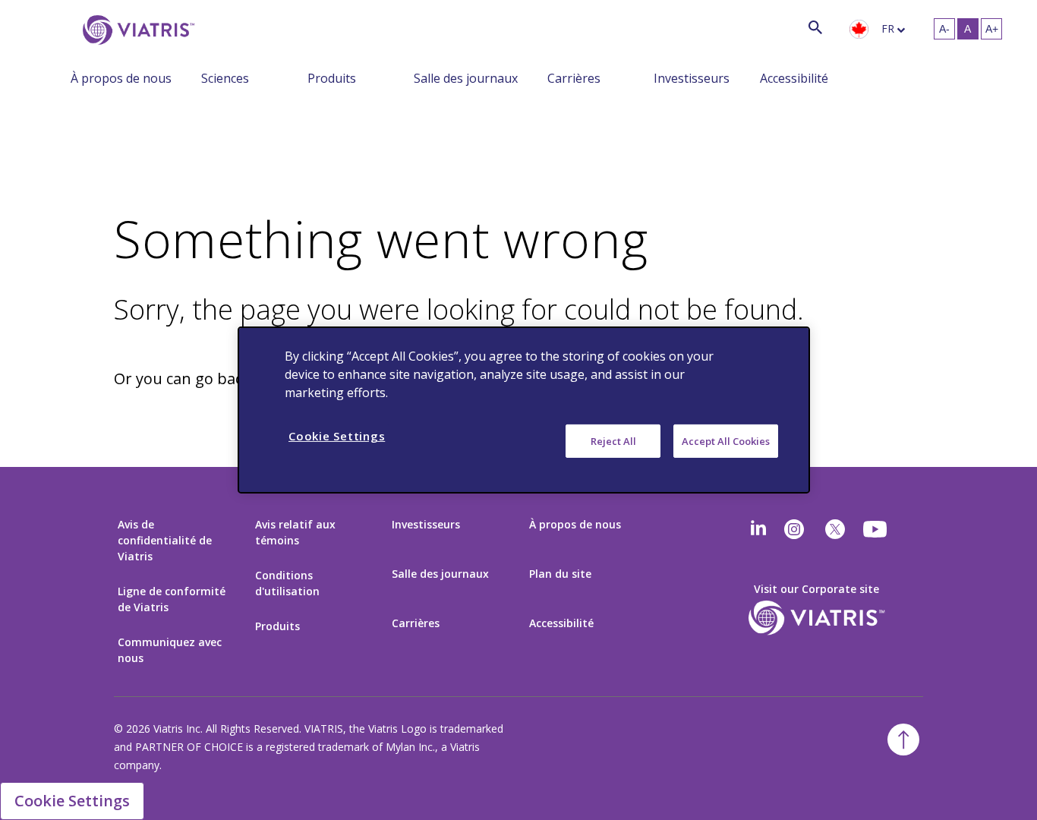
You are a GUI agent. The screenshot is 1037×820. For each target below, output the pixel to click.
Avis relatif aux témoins (295, 532)
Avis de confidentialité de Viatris (165, 540)
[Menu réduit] (190, 77)
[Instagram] (794, 529)
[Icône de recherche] (815, 27)
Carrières (573, 78)
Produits (331, 78)
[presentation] (859, 29)
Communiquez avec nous (170, 650)
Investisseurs (692, 78)
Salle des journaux (466, 78)
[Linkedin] (758, 529)
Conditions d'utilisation (287, 583)
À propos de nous (121, 78)
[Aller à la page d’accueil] (136, 30)
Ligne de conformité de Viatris (171, 599)
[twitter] (835, 529)
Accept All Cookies (726, 441)
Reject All (613, 441)
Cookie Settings (72, 800)
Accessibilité (794, 78)
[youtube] (876, 529)
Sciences (225, 78)
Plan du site (560, 573)
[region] (523, 410)
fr (887, 28)
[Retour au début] (903, 739)
